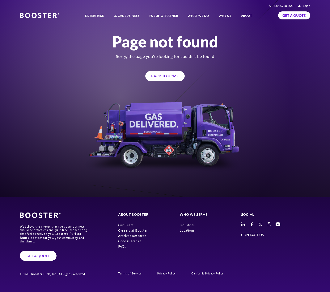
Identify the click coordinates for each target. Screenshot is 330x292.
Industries (187, 225)
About (246, 15)
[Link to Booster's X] (260, 224)
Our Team (125, 225)
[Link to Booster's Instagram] (269, 224)
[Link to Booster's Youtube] (278, 224)
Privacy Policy (166, 273)
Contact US (252, 235)
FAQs (122, 247)
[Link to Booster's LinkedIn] (243, 224)
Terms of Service (130, 273)
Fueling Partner (163, 15)
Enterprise (94, 15)
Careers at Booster (133, 231)
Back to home (165, 76)
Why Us (225, 15)
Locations (187, 231)
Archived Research (132, 236)
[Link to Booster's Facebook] (252, 224)
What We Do (198, 15)
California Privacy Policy (207, 273)
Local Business (127, 15)
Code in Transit (129, 241)
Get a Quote (294, 15)
